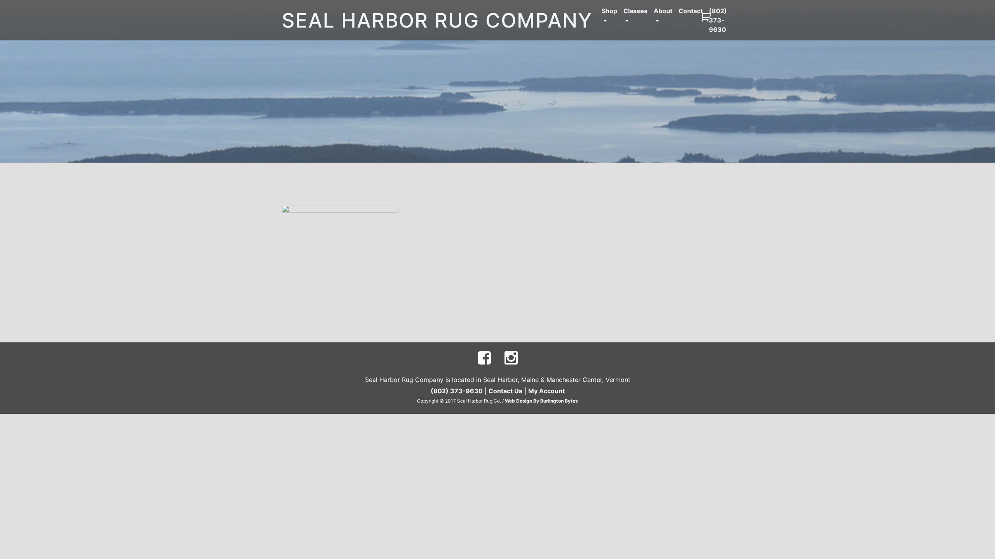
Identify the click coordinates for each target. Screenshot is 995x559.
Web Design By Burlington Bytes (541, 401)
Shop (609, 11)
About (663, 11)
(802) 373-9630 (718, 20)
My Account (546, 391)
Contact (691, 11)
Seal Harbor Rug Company (437, 20)
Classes (635, 11)
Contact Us (505, 391)
